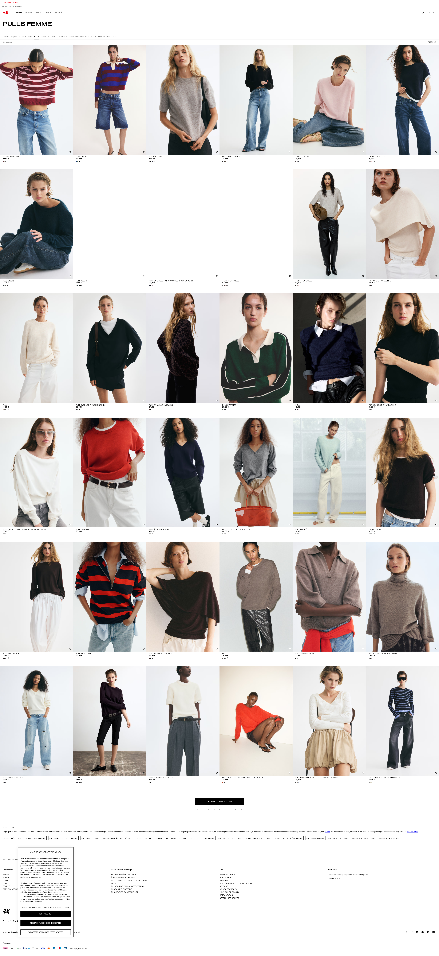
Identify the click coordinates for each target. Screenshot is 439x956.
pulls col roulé (412, 832)
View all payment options (78, 948)
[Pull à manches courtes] (183, 721)
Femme (19, 12)
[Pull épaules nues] (256, 100)
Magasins (224, 880)
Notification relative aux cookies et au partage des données (45, 907)
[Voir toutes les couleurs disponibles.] (78, 161)
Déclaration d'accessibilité (124, 892)
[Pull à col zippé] (109, 597)
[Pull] (36, 348)
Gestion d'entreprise (121, 889)
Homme (28, 12)
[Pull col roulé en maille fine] (402, 597)
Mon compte (225, 877)
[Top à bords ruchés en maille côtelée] (402, 721)
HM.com (6, 859)
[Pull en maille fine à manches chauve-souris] (183, 224)
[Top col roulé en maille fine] (402, 348)
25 (236, 809)
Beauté (58, 12)
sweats (327, 832)
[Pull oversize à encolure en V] (109, 348)
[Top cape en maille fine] (402, 224)
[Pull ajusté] (36, 224)
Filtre (431, 42)
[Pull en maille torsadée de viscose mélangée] (329, 721)
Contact (224, 886)
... (230, 809)
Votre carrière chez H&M (123, 874)
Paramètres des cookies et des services (45, 932)
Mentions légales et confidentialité (238, 883)
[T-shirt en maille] (36, 100)
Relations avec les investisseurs (127, 886)
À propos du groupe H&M (123, 877)
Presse (114, 883)
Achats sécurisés (228, 889)
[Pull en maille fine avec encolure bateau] (256, 721)
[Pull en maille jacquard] (183, 348)
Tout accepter (45, 914)
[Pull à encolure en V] (183, 472)
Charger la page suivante (219, 802)
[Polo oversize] (109, 100)
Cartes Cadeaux (10, 889)
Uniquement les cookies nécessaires (45, 923)
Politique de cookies (230, 892)
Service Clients (227, 874)
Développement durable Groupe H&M (129, 880)
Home (48, 12)
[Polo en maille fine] (329, 597)
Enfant (39, 12)
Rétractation (226, 895)
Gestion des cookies (229, 898)
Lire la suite (334, 878)
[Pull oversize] (109, 472)
